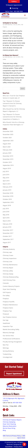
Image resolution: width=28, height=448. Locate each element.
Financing (15, 8)
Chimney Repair (8, 268)
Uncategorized (7, 357)
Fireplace (6, 298)
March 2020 (6, 147)
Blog (4, 430)
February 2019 (7, 187)
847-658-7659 (17, 403)
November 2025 (8, 134)
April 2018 (6, 218)
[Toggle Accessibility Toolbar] (24, 444)
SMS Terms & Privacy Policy (12, 436)
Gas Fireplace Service (10, 317)
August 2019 (7, 168)
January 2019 (7, 190)
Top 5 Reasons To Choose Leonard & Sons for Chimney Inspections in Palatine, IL (12, 116)
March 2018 (6, 221)
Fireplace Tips (7, 311)
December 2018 (8, 193)
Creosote (6, 283)
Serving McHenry (8, 351)
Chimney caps (7, 252)
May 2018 (6, 215)
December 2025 (8, 131)
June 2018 (6, 212)
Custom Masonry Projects (11, 286)
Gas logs (5, 320)
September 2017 (8, 239)
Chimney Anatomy (9, 249)
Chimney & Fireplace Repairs (12, 420)
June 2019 (6, 174)
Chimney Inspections (9, 258)
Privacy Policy (18, 446)
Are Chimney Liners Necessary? (10, 55)
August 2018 (7, 205)
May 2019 (6, 178)
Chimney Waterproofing (10, 277)
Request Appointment (15, 5)
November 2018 (8, 196)
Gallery (14, 1)
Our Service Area (8, 335)
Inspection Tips (8, 326)
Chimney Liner (7, 261)
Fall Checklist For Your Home (10, 23)
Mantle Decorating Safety (11, 329)
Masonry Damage (8, 332)
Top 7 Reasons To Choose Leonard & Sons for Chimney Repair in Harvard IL (12, 103)
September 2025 (8, 141)
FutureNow (8, 446)
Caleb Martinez (8, 24)
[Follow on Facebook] (4, 409)
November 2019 (8, 159)
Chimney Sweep (8, 274)
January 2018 (7, 227)
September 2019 (8, 165)
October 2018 (7, 199)
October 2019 (7, 162)
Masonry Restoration (9, 426)
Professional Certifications (11, 339)
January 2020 (7, 153)
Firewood (6, 314)
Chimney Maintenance (10, 265)
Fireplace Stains (8, 308)
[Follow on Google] (7, 409)
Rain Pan (6, 345)
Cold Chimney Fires (9, 280)
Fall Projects (7, 292)
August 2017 (7, 242)
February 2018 (7, 224)
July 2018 (6, 208)
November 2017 (8, 233)
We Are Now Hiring (9, 428)
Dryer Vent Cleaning (9, 289)
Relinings (6, 348)
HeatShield (6, 323)
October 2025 (7, 137)
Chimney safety (8, 271)
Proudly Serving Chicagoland (12, 342)
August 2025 (7, 144)
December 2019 (8, 156)
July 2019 (6, 171)
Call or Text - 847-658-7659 (14, 11)
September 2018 (8, 202)
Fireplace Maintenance (10, 305)
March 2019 (6, 184)
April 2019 (6, 181)
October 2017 (7, 236)
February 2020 (7, 150)
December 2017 (8, 230)
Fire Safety (6, 295)
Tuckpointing (7, 354)
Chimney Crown (8, 255)
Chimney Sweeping (9, 422)
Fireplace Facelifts (8, 302)
